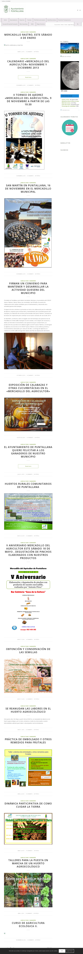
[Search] (77, 24)
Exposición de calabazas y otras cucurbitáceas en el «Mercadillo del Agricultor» (28, 388)
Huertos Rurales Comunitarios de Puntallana (28, 485)
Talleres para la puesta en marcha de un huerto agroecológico (28, 863)
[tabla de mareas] (69, 56)
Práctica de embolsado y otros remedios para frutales (28, 741)
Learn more (70, 951)
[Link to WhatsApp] (80, 10)
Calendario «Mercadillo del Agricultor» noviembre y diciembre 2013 (28, 64)
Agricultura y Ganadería (28, 32)
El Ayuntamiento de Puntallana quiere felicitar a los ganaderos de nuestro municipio (28, 451)
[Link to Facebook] (78, 10)
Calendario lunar (66, 110)
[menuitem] (5, 20)
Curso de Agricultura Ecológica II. (28, 924)
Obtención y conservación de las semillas (28, 650)
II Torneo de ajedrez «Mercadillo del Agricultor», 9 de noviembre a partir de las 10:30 (28, 99)
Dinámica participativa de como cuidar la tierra (28, 805)
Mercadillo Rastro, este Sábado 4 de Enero (28, 36)
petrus (37, 51)
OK (62, 951)
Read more (28, 77)
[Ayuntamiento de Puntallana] (14, 10)
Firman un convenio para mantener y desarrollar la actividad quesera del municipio (28, 288)
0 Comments (29, 51)
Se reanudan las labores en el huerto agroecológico (28, 710)
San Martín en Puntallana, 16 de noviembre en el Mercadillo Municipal (28, 188)
